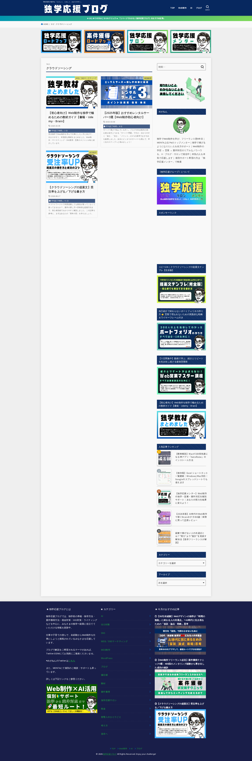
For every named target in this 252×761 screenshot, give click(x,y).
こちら (71, 660)
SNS (103, 632)
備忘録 (104, 674)
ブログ (199, 7)
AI (191, 7)
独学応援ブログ (110, 754)
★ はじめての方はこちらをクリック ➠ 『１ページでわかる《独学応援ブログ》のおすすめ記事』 (126, 18)
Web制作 (182, 7)
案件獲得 (105, 691)
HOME (45, 24)
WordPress (106, 658)
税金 (103, 708)
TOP (172, 7)
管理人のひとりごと (111, 716)
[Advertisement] (181, 238)
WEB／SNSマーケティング (114, 641)
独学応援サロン (109, 700)
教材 (103, 683)
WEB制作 (105, 649)
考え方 (104, 725)
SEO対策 (105, 624)
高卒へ (104, 733)
